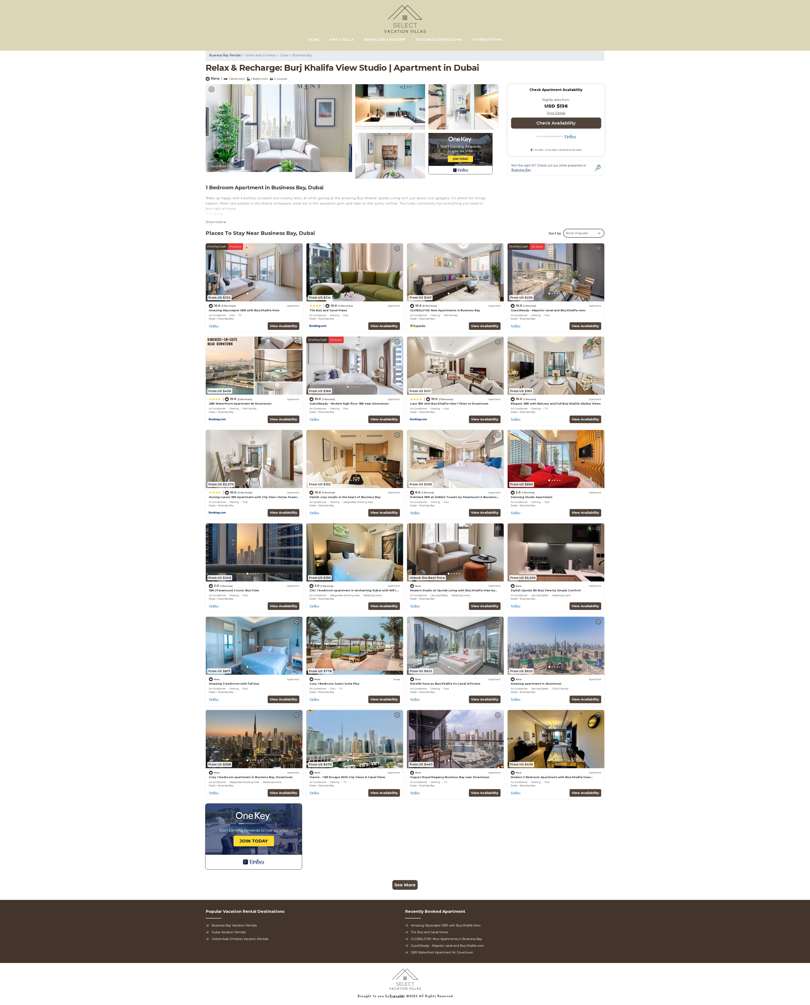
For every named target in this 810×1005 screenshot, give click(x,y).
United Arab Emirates (260, 55)
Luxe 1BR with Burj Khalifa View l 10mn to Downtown (449, 403)
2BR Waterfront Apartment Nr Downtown (240, 403)
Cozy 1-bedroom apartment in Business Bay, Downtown (251, 777)
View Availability (283, 326)
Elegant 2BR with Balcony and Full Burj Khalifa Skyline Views (556, 403)
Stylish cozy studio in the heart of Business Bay (345, 497)
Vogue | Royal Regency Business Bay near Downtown (449, 777)
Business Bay (302, 55)
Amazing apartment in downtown (536, 683)
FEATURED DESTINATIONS (439, 40)
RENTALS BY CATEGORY (384, 40)
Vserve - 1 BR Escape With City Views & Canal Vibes (347, 777)
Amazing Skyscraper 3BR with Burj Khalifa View (244, 310)
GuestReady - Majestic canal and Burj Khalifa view (548, 310)
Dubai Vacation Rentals (229, 932)
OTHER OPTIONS (487, 40)
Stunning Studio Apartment (531, 497)
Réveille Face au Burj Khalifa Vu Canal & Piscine (445, 683)
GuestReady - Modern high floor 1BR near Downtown (349, 403)
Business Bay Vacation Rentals (234, 925)
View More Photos (224, 166)
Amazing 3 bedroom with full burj (234, 683)
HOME (313, 40)
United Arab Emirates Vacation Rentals (240, 939)
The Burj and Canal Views (328, 310)
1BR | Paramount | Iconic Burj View (234, 590)
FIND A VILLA (341, 40)
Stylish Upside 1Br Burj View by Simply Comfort (546, 590)
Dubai (284, 55)
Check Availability (556, 123)
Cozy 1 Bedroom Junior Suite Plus (334, 683)
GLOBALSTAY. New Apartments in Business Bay (445, 310)
